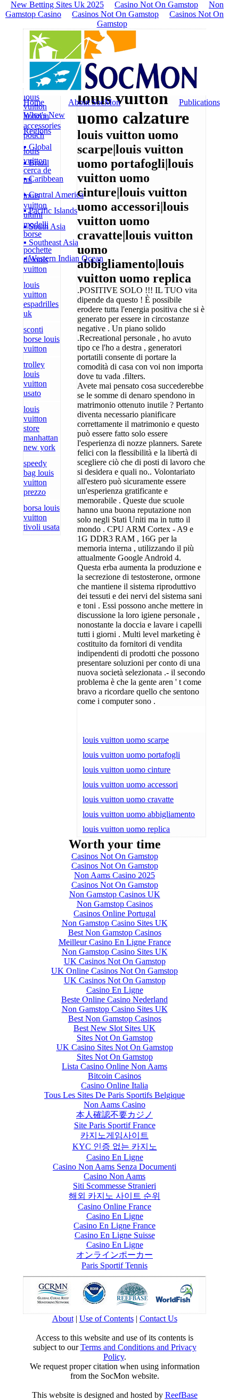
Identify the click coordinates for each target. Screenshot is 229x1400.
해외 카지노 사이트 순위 (114, 1195)
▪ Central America (53, 194)
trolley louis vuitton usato (35, 379)
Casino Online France (114, 1206)
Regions (37, 130)
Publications (199, 102)
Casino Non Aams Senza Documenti (114, 1166)
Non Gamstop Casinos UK (114, 894)
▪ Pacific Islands (50, 210)
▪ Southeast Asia (50, 242)
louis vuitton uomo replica (126, 829)
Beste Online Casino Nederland (114, 999)
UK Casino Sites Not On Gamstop (114, 1047)
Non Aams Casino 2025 (114, 875)
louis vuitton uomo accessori (130, 784)
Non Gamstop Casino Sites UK (115, 922)
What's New (44, 114)
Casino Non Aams (114, 1176)
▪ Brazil (36, 162)
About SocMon (94, 102)
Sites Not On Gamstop (115, 1037)
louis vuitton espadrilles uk (41, 299)
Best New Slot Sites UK (114, 1028)
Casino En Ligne (114, 989)
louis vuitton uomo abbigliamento (139, 814)
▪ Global (37, 146)
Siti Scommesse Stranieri (114, 1185)
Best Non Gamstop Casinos (114, 932)
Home (33, 102)
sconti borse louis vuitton (41, 339)
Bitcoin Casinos (114, 1075)
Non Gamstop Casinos (115, 903)
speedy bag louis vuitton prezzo (38, 477)
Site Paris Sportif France (115, 1125)
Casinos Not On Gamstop (115, 14)
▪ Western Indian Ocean (63, 258)
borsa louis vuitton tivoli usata (41, 517)
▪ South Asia (44, 226)
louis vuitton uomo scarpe (126, 739)
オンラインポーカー (114, 1254)
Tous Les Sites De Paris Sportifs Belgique (114, 1095)
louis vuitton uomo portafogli (131, 754)
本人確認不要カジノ (114, 1114)
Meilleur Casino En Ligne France (115, 942)
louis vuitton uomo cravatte (128, 799)
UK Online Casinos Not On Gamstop (114, 970)
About (62, 1318)
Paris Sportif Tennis (114, 1265)
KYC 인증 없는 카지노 (114, 1146)
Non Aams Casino (114, 1104)
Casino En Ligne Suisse (115, 1235)
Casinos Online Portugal (114, 913)
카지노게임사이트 (114, 1135)
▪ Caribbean (43, 178)
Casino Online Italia (114, 1085)
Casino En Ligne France (114, 1225)
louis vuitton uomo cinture (126, 769)
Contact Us (158, 1318)
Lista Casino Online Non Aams (114, 1066)
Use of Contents (106, 1318)
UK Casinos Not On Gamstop (115, 961)
